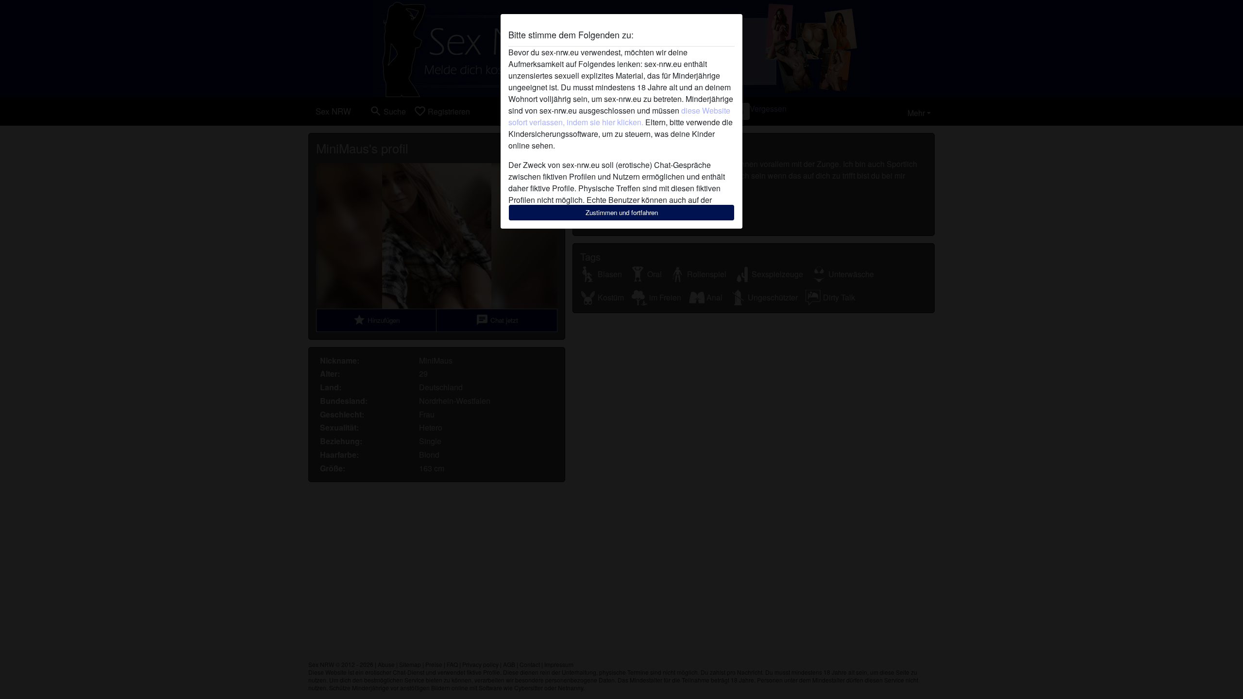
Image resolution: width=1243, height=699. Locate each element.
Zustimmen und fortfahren (622, 212)
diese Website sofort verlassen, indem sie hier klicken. (619, 116)
